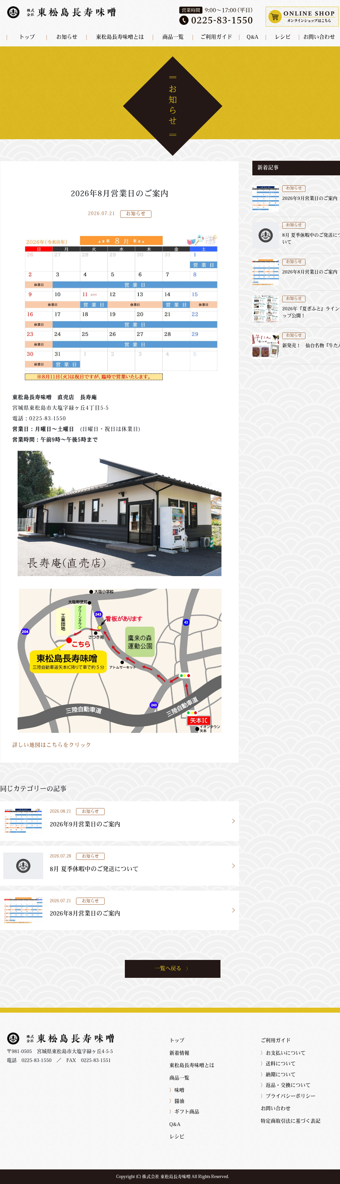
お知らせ (66, 37)
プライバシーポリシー (288, 1096)
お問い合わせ (319, 37)
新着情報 (179, 1053)
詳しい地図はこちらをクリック (51, 745)
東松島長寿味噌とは (120, 37)
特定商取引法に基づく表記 (290, 1121)
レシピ (283, 37)
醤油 (176, 1101)
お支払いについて (283, 1053)
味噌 (176, 1090)
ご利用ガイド (216, 37)
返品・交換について (285, 1085)
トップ (27, 37)
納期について (278, 1075)
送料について (278, 1064)
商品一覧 (173, 37)
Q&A (252, 37)
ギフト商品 (184, 1112)
